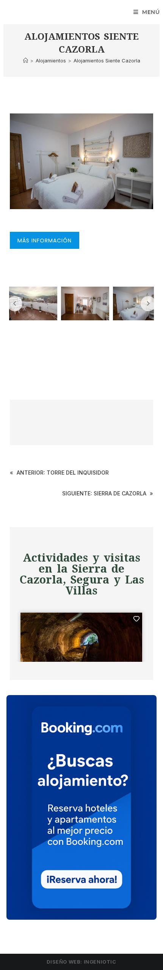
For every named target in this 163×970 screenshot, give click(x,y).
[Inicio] (25, 60)
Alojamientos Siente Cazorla (107, 60)
